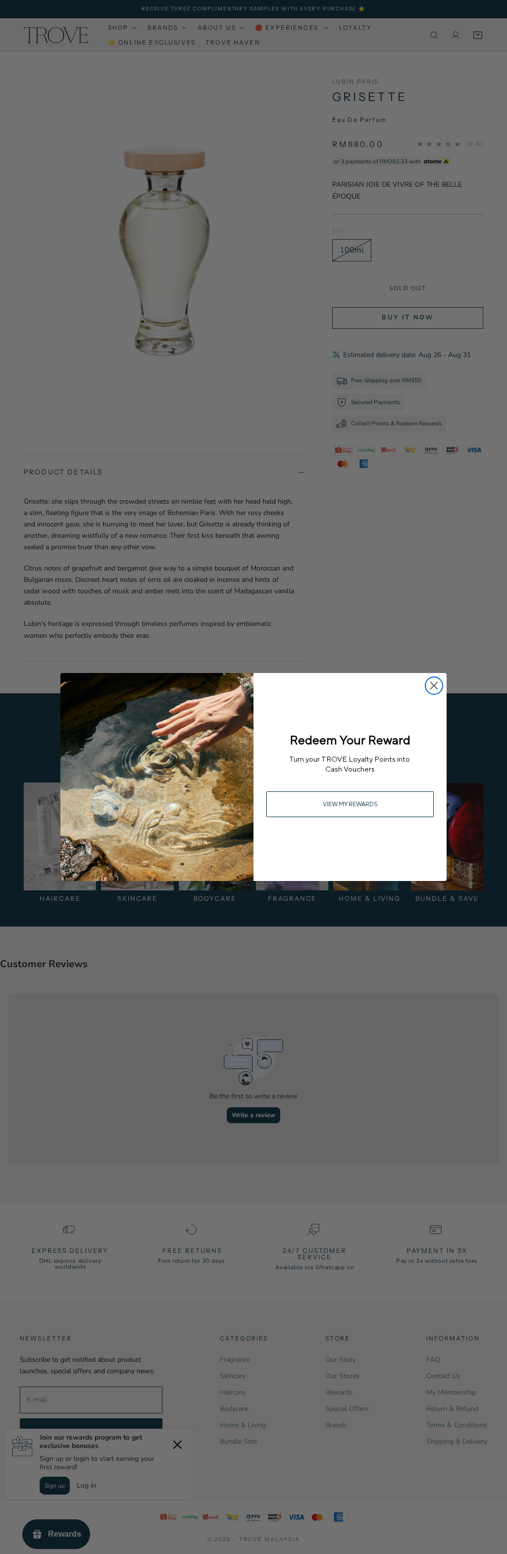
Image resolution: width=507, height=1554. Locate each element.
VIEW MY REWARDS (350, 804)
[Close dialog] (434, 685)
